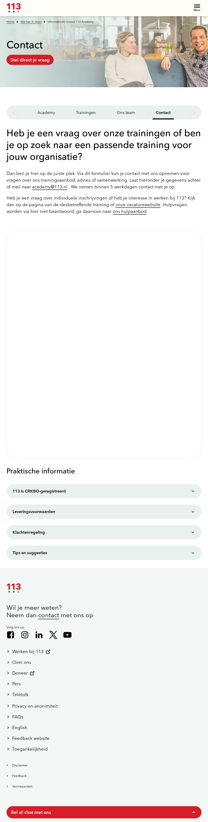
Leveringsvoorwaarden (34, 511)
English (19, 727)
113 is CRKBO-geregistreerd (39, 491)
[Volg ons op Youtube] (67, 635)
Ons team (126, 112)
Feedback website (31, 738)
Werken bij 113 (28, 651)
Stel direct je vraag (30, 60)
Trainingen (86, 112)
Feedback (19, 776)
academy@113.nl (49, 187)
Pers (16, 684)
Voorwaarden (22, 786)
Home (10, 22)
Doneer (20, 673)
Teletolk (20, 694)
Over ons (21, 662)
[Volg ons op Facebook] (10, 635)
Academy (46, 112)
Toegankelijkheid (30, 749)
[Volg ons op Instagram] (25, 635)
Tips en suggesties (30, 552)
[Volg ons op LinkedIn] (39, 635)
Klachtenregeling (29, 532)
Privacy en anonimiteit (35, 706)
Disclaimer (20, 765)
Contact (163, 112)
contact (48, 615)
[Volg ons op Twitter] (53, 635)
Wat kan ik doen (31, 22)
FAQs (17, 717)
